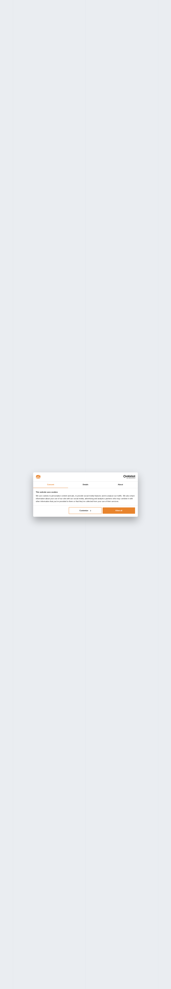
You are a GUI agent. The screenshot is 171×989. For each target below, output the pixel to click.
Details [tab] (85, 484)
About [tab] (120, 484)
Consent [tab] (50, 484)
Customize (83, 511)
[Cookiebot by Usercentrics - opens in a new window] (125, 477)
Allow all (118, 511)
